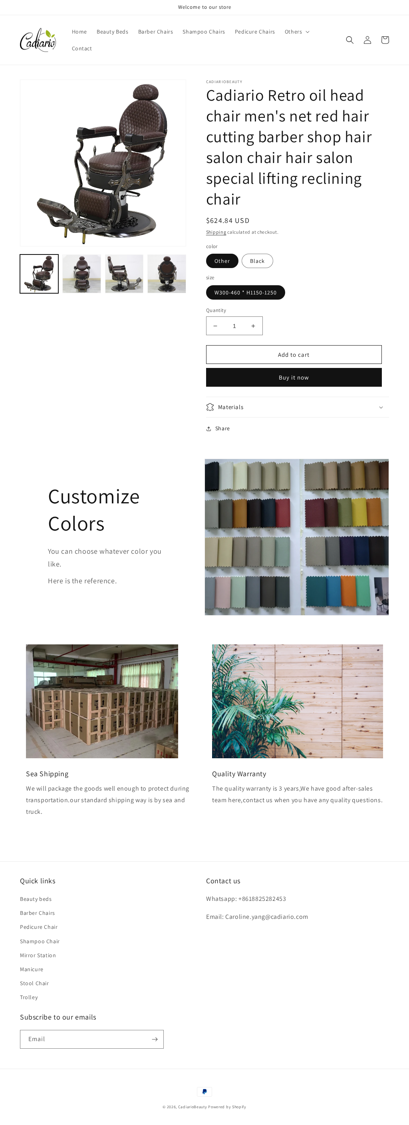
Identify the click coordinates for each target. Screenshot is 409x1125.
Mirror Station (38, 955)
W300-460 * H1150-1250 (245, 292)
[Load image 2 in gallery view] (81, 273)
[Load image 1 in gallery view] (39, 273)
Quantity (216, 310)
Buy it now (294, 377)
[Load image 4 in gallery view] (166, 273)
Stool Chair (34, 983)
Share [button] (222, 428)
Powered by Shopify (227, 1106)
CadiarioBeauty (192, 1106)
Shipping (216, 232)
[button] (296, 31)
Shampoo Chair (40, 941)
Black (257, 260)
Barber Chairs (37, 912)
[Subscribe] (154, 1039)
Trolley (29, 997)
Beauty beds (36, 898)
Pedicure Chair (39, 926)
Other (222, 260)
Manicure (32, 969)
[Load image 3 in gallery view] (124, 273)
